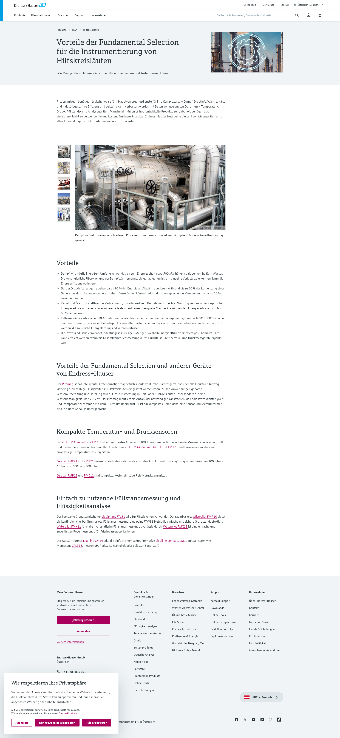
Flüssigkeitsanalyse (145, 626)
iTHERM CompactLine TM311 (82, 442)
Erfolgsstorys (257, 636)
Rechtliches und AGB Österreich (136, 721)
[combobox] (310, 5)
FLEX (74, 29)
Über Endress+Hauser (262, 600)
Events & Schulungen (262, 629)
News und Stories (259, 622)
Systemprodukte (143, 647)
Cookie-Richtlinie (68, 713)
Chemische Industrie (184, 629)
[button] (83, 620)
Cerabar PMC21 (67, 461)
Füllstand (139, 619)
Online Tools (249, 4)
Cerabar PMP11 (67, 475)
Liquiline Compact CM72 (172, 541)
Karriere (254, 615)
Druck (137, 640)
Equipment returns (222, 636)
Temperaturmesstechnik (148, 633)
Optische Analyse (144, 654)
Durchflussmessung (145, 612)
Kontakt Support (220, 600)
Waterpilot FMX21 (69, 526)
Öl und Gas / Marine (184, 615)
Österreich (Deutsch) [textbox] (308, 4)
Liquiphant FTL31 (113, 516)
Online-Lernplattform (223, 622)
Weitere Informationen (70, 642)
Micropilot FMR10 (205, 516)
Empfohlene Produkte (147, 676)
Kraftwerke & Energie (185, 636)
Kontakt (284, 4)
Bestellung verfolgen (223, 629)
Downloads (268, 4)
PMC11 (89, 475)
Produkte (61, 29)
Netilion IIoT (141, 661)
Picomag (67, 384)
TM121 (173, 447)
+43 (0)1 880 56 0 (75, 672)
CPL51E (77, 545)
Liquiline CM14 (93, 541)
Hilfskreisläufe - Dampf (186, 650)
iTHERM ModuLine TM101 (143, 447)
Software (139, 669)
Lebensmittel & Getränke (187, 600)
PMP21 (89, 461)
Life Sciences (180, 622)
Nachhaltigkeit (258, 643)
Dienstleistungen (144, 690)
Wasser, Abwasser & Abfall (188, 608)
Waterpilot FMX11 (175, 526)
